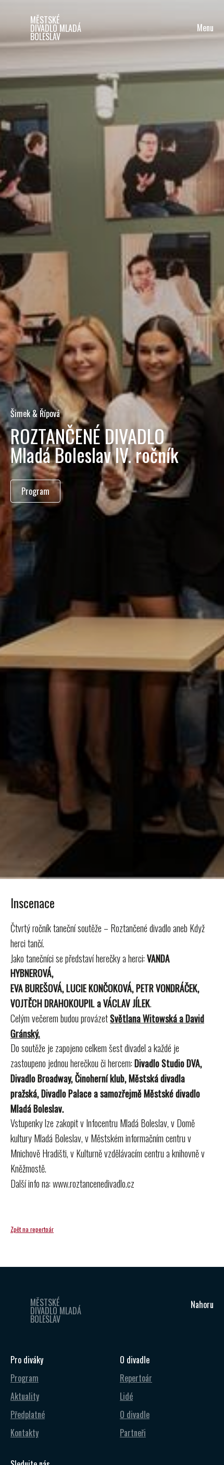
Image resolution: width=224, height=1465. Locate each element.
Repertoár (136, 1378)
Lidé (126, 1396)
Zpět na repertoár (32, 1229)
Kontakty (24, 1432)
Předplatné (27, 1414)
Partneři (133, 1432)
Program (24, 1378)
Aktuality (24, 1396)
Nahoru (202, 1304)
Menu (205, 27)
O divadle (135, 1414)
